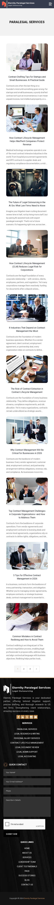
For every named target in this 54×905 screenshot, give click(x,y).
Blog (27, 880)
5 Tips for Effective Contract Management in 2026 (27, 577)
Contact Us (27, 885)
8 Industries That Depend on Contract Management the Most (27, 329)
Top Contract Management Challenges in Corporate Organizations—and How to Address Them (27, 514)
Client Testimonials (27, 866)
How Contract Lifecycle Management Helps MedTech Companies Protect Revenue (27, 141)
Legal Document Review (27, 747)
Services (27, 857)
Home (27, 848)
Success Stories (27, 875)
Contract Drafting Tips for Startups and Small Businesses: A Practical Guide (27, 78)
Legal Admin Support (27, 752)
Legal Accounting (27, 756)
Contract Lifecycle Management (27, 743)
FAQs (27, 871)
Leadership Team (27, 862)
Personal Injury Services (27, 738)
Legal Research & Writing (27, 734)
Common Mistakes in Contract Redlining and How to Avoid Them (27, 638)
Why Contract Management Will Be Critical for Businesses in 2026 (27, 451)
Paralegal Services (27, 729)
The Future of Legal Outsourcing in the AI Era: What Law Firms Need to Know (27, 204)
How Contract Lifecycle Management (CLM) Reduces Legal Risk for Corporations (27, 266)
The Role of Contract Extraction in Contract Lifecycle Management (27, 390)
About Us (27, 853)
